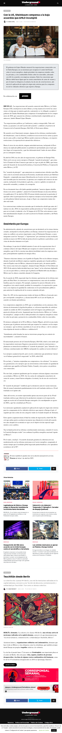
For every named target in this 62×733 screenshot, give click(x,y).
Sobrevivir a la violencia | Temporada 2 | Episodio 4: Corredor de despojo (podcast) (45, 507)
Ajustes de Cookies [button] (44, 730)
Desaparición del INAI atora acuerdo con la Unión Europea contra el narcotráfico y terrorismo (16, 547)
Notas (5, 502)
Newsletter (7, 572)
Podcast (35, 502)
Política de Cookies (37, 722)
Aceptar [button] (54, 730)
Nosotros (11, 722)
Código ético (49, 722)
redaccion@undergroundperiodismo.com (31, 719)
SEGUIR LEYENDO (10, 664)
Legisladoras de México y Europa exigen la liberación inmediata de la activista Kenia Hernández (16, 507)
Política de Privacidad (22, 722)
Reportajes (7, 10)
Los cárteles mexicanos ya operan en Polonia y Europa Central (45, 546)
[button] (4, 3)
